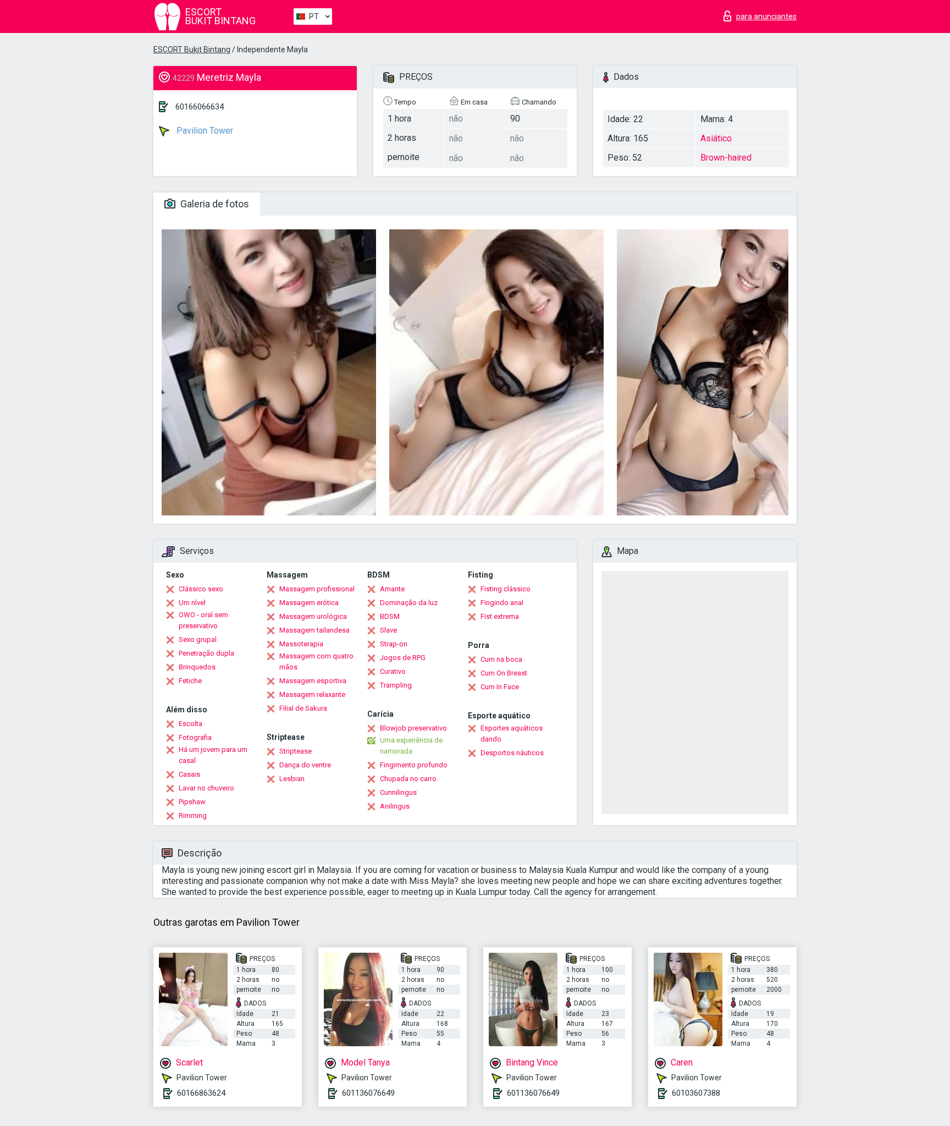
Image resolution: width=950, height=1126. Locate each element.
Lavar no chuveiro (206, 788)
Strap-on (393, 644)
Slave (388, 630)
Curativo (393, 671)
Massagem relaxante (312, 694)
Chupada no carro (408, 779)
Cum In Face (499, 687)
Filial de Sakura (303, 708)
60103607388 (696, 1093)
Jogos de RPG (403, 657)
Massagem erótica (309, 602)
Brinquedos (197, 667)
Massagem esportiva (312, 681)
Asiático (716, 138)
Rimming (193, 815)
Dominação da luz (409, 602)
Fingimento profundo (414, 765)
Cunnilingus (398, 792)
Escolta (190, 723)
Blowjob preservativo (413, 728)
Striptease (295, 751)
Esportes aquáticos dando (511, 733)
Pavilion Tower (203, 130)
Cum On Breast (503, 673)
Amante (392, 589)
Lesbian (292, 779)
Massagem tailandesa (314, 630)
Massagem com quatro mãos (316, 661)
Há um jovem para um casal (213, 755)
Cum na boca (501, 659)
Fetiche (190, 681)
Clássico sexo (201, 589)
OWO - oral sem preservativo (203, 620)
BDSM (390, 616)
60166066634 (199, 107)
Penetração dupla (206, 653)
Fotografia (195, 737)
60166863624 (201, 1093)
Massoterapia (301, 644)
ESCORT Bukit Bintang (191, 49)
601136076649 (368, 1093)
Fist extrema (499, 616)
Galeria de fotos (213, 204)
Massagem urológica (313, 616)
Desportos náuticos (512, 753)
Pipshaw (192, 802)
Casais (189, 774)
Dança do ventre (305, 765)
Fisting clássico (505, 589)
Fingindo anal (501, 602)
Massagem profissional (317, 589)
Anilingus (395, 806)
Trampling (396, 685)
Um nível (192, 602)
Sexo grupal (198, 639)
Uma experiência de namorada (411, 745)
